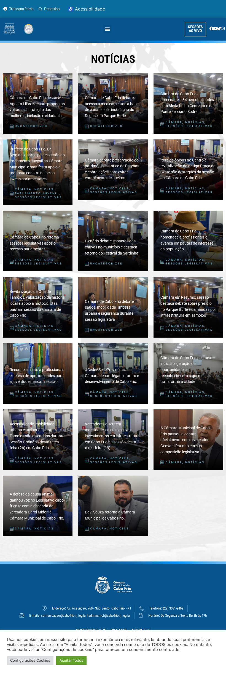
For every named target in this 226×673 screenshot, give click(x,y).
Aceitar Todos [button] (71, 660)
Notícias (195, 122)
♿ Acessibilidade (86, 9)
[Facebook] (211, 28)
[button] (107, 29)
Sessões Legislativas (189, 126)
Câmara (174, 122)
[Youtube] (215, 28)
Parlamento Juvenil (37, 193)
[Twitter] (219, 28)
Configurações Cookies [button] (30, 660)
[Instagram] (223, 28)
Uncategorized (31, 126)
